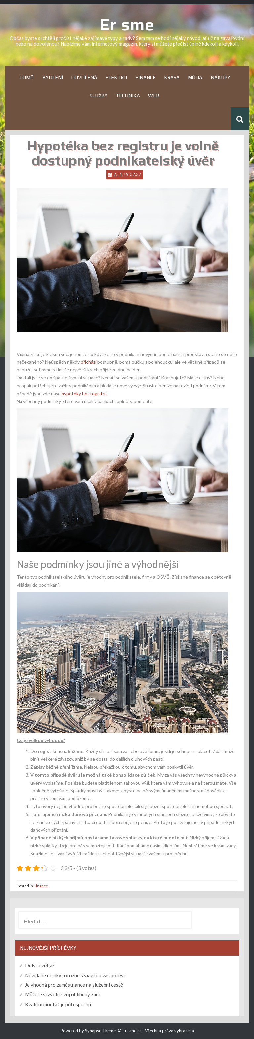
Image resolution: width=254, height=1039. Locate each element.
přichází (88, 362)
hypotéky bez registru (84, 393)
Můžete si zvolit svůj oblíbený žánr (63, 994)
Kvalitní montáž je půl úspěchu (58, 1004)
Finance (145, 77)
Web (153, 95)
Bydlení (52, 77)
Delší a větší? (40, 965)
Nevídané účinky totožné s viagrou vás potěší (75, 975)
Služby (98, 95)
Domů (26, 77)
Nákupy (220, 77)
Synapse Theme (100, 1030)
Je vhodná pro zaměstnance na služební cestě (74, 985)
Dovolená (84, 77)
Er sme (127, 24)
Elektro (116, 77)
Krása (172, 77)
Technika (128, 95)
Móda (195, 77)
